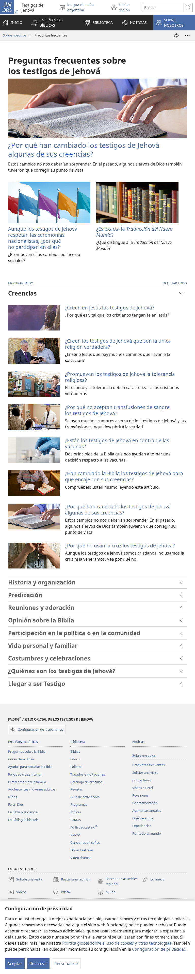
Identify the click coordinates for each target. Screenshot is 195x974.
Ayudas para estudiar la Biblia (30, 766)
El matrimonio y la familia (27, 782)
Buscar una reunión (71, 880)
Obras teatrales (81, 850)
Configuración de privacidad (159, 949)
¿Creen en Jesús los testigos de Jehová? (109, 307)
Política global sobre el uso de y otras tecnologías (116, 943)
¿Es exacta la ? (134, 231)
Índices (75, 812)
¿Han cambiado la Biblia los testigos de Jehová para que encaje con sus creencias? (124, 476)
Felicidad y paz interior (25, 774)
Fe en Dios (16, 804)
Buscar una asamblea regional (118, 881)
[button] (53, 22)
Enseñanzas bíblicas (23, 741)
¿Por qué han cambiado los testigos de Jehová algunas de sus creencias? (83, 149)
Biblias (75, 751)
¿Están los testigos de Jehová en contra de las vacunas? (117, 443)
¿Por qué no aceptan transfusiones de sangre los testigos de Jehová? (117, 410)
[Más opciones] (187, 35)
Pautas (75, 819)
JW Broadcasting (84, 827)
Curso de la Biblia (21, 759)
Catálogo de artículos (86, 782)
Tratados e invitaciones (87, 774)
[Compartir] (176, 35)
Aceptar (14, 963)
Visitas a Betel (142, 787)
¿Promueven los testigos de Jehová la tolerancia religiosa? (120, 377)
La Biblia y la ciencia (22, 812)
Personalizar (66, 963)
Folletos (76, 766)
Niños (12, 797)
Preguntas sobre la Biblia (26, 751)
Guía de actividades (85, 797)
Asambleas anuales (146, 810)
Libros (75, 759)
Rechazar (38, 963)
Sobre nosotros (14, 35)
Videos (75, 835)
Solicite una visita (145, 772)
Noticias (138, 741)
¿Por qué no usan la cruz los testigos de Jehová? (120, 545)
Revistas (76, 789)
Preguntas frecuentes (148, 765)
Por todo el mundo (146, 833)
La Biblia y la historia (23, 819)
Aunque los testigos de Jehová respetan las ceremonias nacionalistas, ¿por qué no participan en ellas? (42, 237)
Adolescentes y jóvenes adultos (31, 789)
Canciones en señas (85, 842)
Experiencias (141, 825)
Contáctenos (142, 780)
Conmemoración (145, 803)
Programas (78, 804)
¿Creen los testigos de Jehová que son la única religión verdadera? (118, 343)
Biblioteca (77, 741)
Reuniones (140, 795)
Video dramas (80, 857)
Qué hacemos (142, 818)
